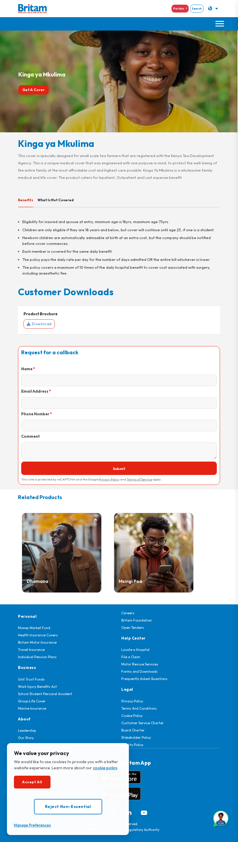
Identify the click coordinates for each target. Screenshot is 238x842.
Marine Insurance (32, 708)
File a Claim (130, 657)
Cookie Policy (132, 715)
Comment (30, 436)
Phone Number (35, 414)
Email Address (34, 391)
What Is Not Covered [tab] (55, 200)
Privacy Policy (109, 479)
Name (27, 368)
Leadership (27, 730)
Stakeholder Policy (136, 737)
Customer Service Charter (142, 723)
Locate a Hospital (135, 649)
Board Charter (133, 730)
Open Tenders (132, 627)
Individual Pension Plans (37, 657)
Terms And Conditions (139, 708)
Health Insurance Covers (38, 635)
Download (41, 323)
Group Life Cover (32, 701)
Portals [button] (179, 8)
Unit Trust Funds (31, 679)
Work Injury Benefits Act (37, 686)
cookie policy (105, 767)
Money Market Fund (34, 628)
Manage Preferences (32, 825)
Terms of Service (139, 479)
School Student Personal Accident (45, 694)
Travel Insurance (31, 649)
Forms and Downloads (139, 671)
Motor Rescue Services (139, 664)
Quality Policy (132, 745)
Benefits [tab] (25, 200)
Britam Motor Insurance (37, 642)
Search (197, 8)
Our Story (26, 738)
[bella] (220, 819)
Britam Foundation (136, 620)
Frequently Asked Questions (144, 679)
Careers (127, 613)
